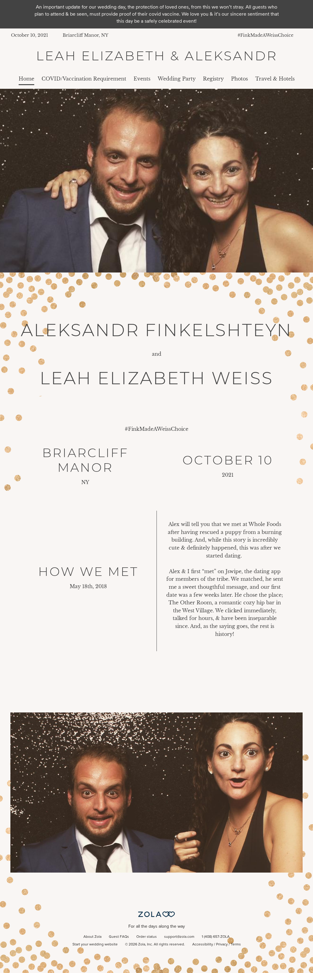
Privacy (222, 944)
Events (142, 79)
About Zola (92, 937)
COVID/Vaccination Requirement (84, 79)
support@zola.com (179, 937)
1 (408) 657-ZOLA (216, 937)
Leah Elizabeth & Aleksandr (156, 56)
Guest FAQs (119, 937)
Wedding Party (177, 79)
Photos (239, 79)
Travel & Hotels (275, 79)
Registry (213, 79)
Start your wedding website (95, 944)
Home (26, 79)
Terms (236, 944)
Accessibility (202, 944)
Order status (146, 937)
